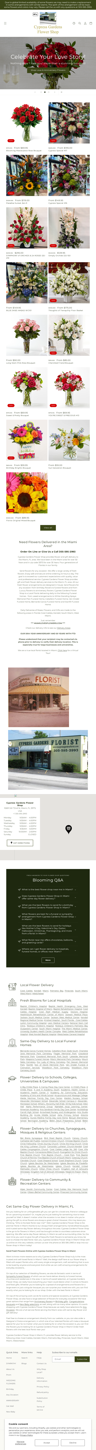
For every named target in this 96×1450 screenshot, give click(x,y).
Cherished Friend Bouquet (60, 363)
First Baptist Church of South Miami (54, 1158)
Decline (72, 1443)
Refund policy (43, 1392)
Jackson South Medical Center (35, 1017)
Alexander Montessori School (34, 1101)
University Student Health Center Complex (40, 1031)
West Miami (25, 993)
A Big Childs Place (29, 1087)
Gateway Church (80, 1158)
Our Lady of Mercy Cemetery (51, 1062)
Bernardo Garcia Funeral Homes (35, 1051)
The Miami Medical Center (75, 1028)
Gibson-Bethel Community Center (43, 1192)
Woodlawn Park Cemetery (55, 1067)
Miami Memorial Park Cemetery (65, 1059)
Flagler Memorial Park (65, 1053)
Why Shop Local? (41, 1370)
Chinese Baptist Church (76, 1141)
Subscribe (82, 1359)
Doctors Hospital (79, 1012)
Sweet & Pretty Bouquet (17, 415)
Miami (45, 991)
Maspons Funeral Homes (37, 1059)
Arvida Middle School (45, 1115)
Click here (62, 650)
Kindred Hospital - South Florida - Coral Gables (66, 1020)
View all (48, 528)
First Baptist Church (30, 1155)
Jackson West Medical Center (65, 1017)
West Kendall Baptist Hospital (42, 1034)
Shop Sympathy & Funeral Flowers (48, 72)
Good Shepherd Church (70, 1160)
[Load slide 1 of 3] (41, 92)
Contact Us (41, 1363)
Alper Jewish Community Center (36, 1189)
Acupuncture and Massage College (71, 1095)
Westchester (38, 993)
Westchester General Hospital (71, 1034)
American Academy (29, 1109)
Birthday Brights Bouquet (18, 468)
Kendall (37, 991)
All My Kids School (74, 1104)
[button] (5, 23)
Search (25, 1358)
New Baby (10, 1412)
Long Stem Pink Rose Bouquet (20, 363)
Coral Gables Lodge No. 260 (63, 1149)
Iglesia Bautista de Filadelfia (74, 1163)
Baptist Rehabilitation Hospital (67, 1009)
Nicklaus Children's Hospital (40, 1026)
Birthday (10, 1389)
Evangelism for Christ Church (74, 1152)
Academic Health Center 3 (74, 1090)
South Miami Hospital (49, 1028)
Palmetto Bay (56, 991)
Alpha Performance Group (39, 1106)
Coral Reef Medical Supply (53, 1012)
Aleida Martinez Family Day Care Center (41, 1098)
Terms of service (40, 1408)
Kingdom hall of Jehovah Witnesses (47, 1172)
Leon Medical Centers (58, 1023)
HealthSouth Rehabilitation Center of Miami (42, 1014)
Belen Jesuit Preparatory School (65, 1120)
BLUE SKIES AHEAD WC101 (19, 310)
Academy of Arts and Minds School (36, 1095)
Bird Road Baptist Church (57, 1138)
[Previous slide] (35, 92)
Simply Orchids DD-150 (59, 255)
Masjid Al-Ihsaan (73, 1172)
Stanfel (29, 1065)
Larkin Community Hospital (33, 1023)
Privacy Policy (26, 1435)
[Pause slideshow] (61, 92)
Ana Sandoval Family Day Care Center (58, 1109)
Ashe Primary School (68, 1115)
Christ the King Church (70, 1144)
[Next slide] (55, 92)
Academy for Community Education (69, 1092)
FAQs (39, 1358)
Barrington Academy (38, 1120)
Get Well (10, 1406)
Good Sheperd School (47, 1160)
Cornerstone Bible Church (47, 1152)
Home (9, 1358)
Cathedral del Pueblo (30, 1141)
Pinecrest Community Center (74, 1192)
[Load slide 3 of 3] (48, 92)
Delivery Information (42, 1379)
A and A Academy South (46, 1090)
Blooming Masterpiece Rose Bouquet (24, 150)
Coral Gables (26, 991)
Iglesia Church (63, 1166)
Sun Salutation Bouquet (59, 468)
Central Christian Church (52, 1141)
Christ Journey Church (47, 1144)
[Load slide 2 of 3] (45, 92)
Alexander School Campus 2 (62, 1101)
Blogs (24, 1363)
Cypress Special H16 (57, 203)
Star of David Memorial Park (49, 1065)
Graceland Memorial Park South (52, 1056)
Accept (47, 1443)
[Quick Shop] (74, 23)
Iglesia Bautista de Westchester (37, 1166)
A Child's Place (78, 1087)
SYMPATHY (11, 1363)
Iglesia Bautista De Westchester (43, 1163)
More (48, 960)
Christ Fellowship (28, 1144)
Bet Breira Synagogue (31, 1138)
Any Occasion (12, 1395)
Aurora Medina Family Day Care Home (49, 1118)
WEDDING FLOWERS (11, 1382)
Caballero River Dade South (65, 1051)
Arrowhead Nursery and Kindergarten (58, 1112)
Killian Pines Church (49, 1169)
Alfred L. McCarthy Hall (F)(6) (51, 1104)
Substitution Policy (42, 1399)
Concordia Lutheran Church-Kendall (64, 1146)
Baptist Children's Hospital (33, 1006)
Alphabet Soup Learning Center (71, 1106)
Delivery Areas (63, 628)
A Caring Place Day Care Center (54, 1087)
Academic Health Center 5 (34, 1092)
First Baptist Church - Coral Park (58, 1155)
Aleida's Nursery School (76, 1098)
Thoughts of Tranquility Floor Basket (65, 310)
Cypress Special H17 (57, 150)
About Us (10, 1369)
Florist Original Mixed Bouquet (21, 520)
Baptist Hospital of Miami (40, 1009)
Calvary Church (80, 1138)
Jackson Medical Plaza (76, 1014)
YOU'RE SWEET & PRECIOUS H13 (63, 415)
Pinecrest (69, 991)
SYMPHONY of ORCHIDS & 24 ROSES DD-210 (26, 256)
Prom (8, 1375)
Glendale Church (28, 1160)
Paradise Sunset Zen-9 (16, 203)
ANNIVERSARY (12, 1400)
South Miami (81, 991)
